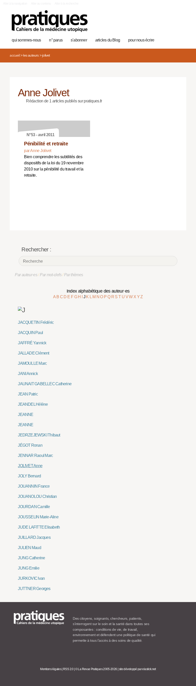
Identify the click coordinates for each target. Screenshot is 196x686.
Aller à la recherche (66, 3)
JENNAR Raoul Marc (35, 455)
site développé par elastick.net (137, 669)
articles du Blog (107, 40)
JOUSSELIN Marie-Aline (38, 517)
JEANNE (25, 414)
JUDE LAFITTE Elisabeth (39, 527)
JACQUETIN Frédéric (36, 322)
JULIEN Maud (29, 547)
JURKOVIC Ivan (31, 578)
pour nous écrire (141, 40)
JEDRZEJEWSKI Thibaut (39, 435)
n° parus (56, 40)
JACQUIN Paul (30, 332)
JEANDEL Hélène (33, 404)
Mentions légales (50, 669)
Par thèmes (73, 275)
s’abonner (79, 40)
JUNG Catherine (31, 558)
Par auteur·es (26, 275)
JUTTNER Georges (34, 588)
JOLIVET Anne (30, 466)
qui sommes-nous (26, 40)
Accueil (14, 55)
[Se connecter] (179, 23)
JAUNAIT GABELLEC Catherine (44, 384)
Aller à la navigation (15, 3)
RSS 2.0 (68, 669)
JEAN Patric (28, 394)
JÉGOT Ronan (30, 445)
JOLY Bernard (29, 476)
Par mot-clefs (51, 275)
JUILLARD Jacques (34, 537)
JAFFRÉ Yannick (32, 343)
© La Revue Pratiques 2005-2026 (96, 669)
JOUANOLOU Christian (37, 496)
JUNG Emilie (28, 568)
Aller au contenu (41, 3)
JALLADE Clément (33, 353)
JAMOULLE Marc (32, 363)
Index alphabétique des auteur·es (98, 291)
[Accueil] (50, 21)
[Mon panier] (164, 23)
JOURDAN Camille (34, 507)
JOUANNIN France (34, 486)
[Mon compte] (172, 23)
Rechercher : (36, 249)
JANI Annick (28, 373)
